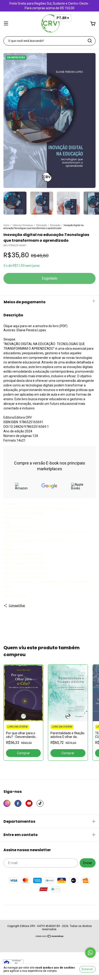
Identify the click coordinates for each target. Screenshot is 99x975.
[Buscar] (89, 40)
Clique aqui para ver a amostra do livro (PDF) (35, 326)
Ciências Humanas (22, 225)
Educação (41, 225)
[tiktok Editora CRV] (40, 803)
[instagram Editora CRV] (6, 803)
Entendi (87, 969)
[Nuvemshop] (49, 936)
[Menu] (6, 24)
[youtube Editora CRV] (29, 803)
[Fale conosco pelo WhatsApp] (90, 952)
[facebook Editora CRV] (18, 803)
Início (6, 225)
